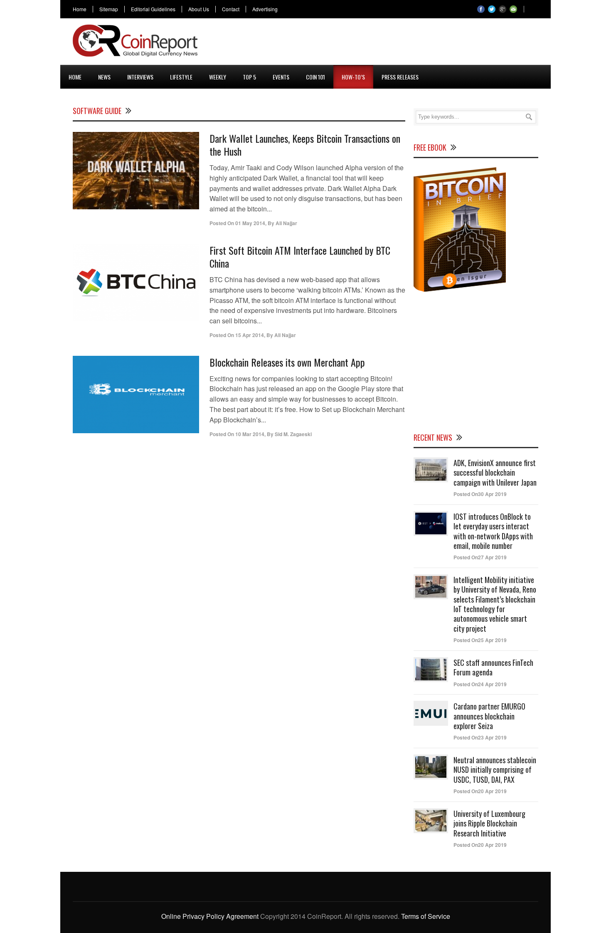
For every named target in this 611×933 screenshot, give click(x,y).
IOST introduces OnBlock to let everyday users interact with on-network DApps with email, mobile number (493, 531)
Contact (230, 9)
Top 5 (249, 76)
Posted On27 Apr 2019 (480, 557)
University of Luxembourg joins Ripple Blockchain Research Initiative (489, 823)
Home (79, 9)
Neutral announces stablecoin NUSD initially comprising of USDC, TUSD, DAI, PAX (494, 769)
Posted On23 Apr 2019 (480, 737)
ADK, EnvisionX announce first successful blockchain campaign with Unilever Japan (495, 472)
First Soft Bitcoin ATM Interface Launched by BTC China (299, 256)
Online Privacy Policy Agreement (210, 916)
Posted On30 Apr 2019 (480, 494)
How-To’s (353, 76)
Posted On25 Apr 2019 (480, 640)
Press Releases (400, 76)
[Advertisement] (387, 43)
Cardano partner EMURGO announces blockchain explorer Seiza (489, 716)
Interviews (140, 76)
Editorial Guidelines (153, 9)
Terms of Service (425, 916)
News (104, 76)
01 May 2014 (250, 223)
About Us (198, 9)
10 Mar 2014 (249, 434)
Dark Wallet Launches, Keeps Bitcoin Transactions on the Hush (304, 145)
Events (281, 76)
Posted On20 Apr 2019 (480, 791)
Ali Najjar (286, 223)
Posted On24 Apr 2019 (480, 684)
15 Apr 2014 (249, 335)
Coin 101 (315, 76)
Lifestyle (181, 76)
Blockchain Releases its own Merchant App (287, 362)
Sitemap (108, 9)
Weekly (217, 76)
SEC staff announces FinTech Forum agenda (493, 667)
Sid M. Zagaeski (293, 434)
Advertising (265, 9)
